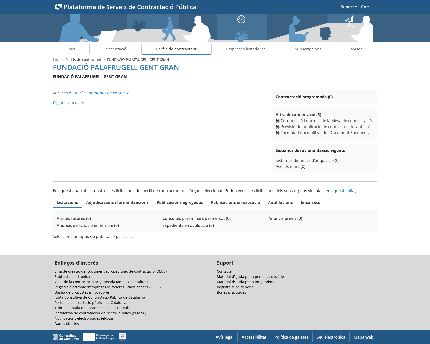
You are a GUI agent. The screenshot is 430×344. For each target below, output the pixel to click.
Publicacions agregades (180, 202)
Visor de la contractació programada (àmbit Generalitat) (101, 281)
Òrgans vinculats (68, 102)
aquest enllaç (343, 190)
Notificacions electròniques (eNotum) (85, 318)
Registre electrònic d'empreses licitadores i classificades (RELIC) (108, 287)
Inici (71, 49)
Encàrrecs (310, 202)
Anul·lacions (280, 202)
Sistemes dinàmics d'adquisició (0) (308, 160)
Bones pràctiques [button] (231, 292)
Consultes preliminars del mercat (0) (196, 218)
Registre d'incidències (235, 287)
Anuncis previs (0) (285, 218)
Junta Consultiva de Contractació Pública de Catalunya (100, 297)
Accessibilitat (254, 337)
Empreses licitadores (246, 49)
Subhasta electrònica (72, 276)
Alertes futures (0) (74, 218)
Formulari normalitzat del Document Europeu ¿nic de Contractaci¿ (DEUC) (327, 132)
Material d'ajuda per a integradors (245, 281)
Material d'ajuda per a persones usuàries (251, 276)
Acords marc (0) (290, 166)
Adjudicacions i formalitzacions (117, 202)
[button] (349, 7)
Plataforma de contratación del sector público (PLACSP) (100, 313)
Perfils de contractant (176, 49)
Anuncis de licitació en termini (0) (88, 225)
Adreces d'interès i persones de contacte (91, 93)
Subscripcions (308, 49)
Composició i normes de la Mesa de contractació (326, 120)
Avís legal (224, 337)
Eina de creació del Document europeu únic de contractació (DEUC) (111, 271)
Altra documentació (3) (298, 114)
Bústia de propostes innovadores (82, 292)
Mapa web (363, 337)
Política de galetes (291, 337)
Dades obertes (67, 323)
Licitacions (67, 202)
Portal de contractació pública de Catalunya (91, 302)
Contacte (224, 271)
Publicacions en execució (235, 202)
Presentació (115, 49)
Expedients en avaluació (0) (188, 225)
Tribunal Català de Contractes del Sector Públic (94, 307)
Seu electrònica (331, 337)
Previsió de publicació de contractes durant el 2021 (327, 126)
